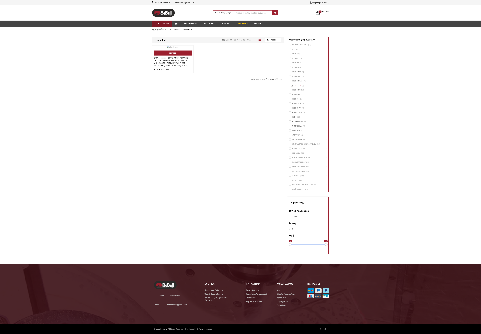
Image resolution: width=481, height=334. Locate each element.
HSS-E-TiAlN (296, 94)
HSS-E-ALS (295, 58)
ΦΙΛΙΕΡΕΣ (295, 180)
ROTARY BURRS (297, 121)
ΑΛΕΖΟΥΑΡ (296, 130)
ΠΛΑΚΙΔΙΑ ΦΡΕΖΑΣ (298, 171)
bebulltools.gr (161, 329)
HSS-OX (294, 117)
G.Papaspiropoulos (204, 329)
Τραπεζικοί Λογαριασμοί (256, 294)
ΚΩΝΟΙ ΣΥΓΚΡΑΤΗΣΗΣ (300, 158)
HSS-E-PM (295, 67)
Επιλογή (172, 53)
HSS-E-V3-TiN (296, 108)
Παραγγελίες (282, 302)
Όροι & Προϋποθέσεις (214, 294)
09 (239, 40)
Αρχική (279, 290)
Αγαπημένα (281, 298)
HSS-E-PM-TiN (297, 90)
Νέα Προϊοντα (191, 23)
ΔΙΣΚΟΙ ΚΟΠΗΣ (297, 139)
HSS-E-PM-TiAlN (173, 29)
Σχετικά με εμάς (253, 290)
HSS (293, 49)
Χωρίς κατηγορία (298, 189)
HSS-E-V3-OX (296, 103)
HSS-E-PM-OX (296, 76)
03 (231, 40)
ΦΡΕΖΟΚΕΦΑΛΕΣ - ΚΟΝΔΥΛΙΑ (302, 185)
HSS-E (294, 54)
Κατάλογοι (209, 23)
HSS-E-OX (295, 63)
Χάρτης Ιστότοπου (254, 302)
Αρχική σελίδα (158, 29)
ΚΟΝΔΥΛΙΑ (296, 153)
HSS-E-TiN (295, 99)
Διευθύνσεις (282, 305)
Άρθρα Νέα (225, 23)
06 (235, 40)
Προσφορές (242, 23)
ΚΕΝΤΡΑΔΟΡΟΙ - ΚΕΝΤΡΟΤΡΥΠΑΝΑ (304, 144)
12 (244, 40)
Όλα (249, 40)
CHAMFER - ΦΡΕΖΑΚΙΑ (300, 45)
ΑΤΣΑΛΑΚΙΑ (296, 135)
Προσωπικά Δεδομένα (214, 290)
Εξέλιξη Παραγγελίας (286, 294)
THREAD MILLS (297, 126)
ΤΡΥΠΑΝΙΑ (295, 176)
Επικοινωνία (251, 298)
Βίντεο (257, 23)
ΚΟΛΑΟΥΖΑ (296, 149)
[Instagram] (325, 329)
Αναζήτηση (275, 12)
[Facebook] (320, 329)
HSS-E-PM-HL (296, 72)
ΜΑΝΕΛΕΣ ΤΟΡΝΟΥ (299, 162)
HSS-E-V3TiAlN (297, 112)
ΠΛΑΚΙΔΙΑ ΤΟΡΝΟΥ (299, 167)
